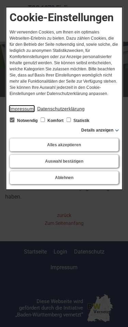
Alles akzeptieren (64, 144)
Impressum (22, 108)
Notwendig (27, 120)
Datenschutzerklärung (61, 108)
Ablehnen (64, 177)
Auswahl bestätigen (64, 161)
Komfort (55, 120)
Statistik (80, 120)
